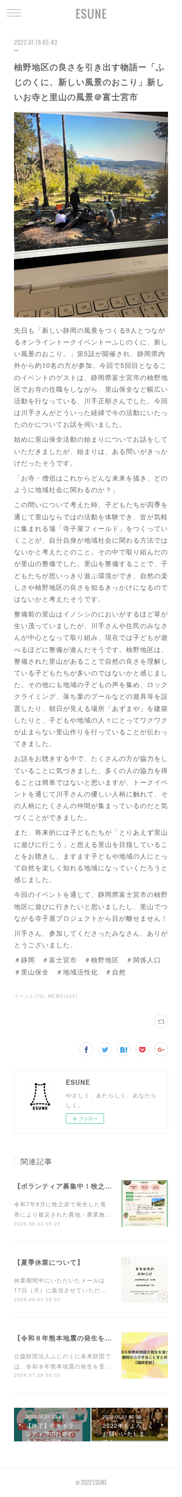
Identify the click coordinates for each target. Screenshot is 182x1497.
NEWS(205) (62, 996)
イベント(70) (29, 996)
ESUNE (91, 13)
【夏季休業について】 (49, 1262)
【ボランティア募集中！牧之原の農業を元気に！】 (94, 1185)
